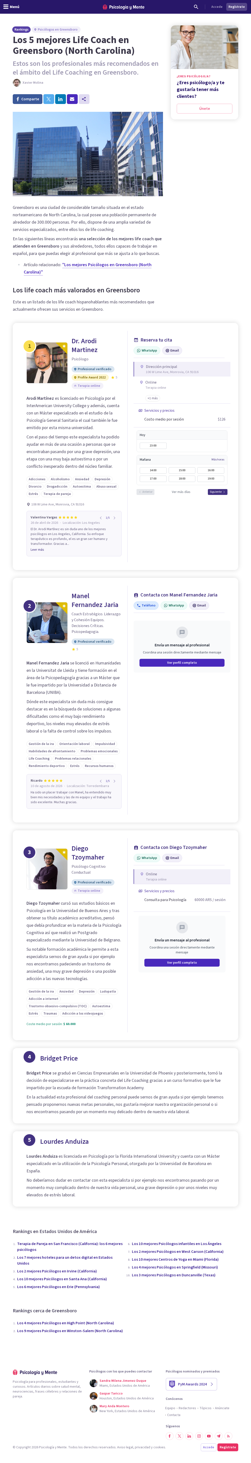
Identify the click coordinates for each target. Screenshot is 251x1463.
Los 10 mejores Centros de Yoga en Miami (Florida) (175, 1259)
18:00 (182, 479)
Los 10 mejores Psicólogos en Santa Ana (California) (62, 1279)
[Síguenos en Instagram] (199, 1436)
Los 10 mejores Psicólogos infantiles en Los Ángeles (176, 1243)
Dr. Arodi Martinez (85, 345)
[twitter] (48, 99)
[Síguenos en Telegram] (219, 1436)
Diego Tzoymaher (88, 853)
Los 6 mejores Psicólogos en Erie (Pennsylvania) (58, 1287)
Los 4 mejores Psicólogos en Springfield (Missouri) (175, 1267)
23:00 (153, 446)
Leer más (37, 549)
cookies (159, 1447)
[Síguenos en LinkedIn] (189, 1436)
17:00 (153, 479)
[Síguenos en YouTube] (209, 1436)
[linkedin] (60, 99)
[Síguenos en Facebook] (170, 1436)
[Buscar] (196, 7)
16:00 (211, 470)
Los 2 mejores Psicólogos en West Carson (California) (178, 1251)
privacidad (142, 1447)
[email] (72, 99)
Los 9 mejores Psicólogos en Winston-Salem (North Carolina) (70, 1331)
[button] (152, 398)
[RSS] (228, 1436)
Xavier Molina (33, 82)
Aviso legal (125, 1447)
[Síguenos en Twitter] (179, 1436)
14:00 (153, 470)
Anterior (147, 492)
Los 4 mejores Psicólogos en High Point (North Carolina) (65, 1323)
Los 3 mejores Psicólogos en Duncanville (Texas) (173, 1275)
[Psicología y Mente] (123, 7)
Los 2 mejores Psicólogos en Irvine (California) (57, 1271)
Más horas (218, 460)
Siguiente (216, 492)
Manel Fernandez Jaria (95, 600)
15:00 (182, 470)
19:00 (211, 479)
